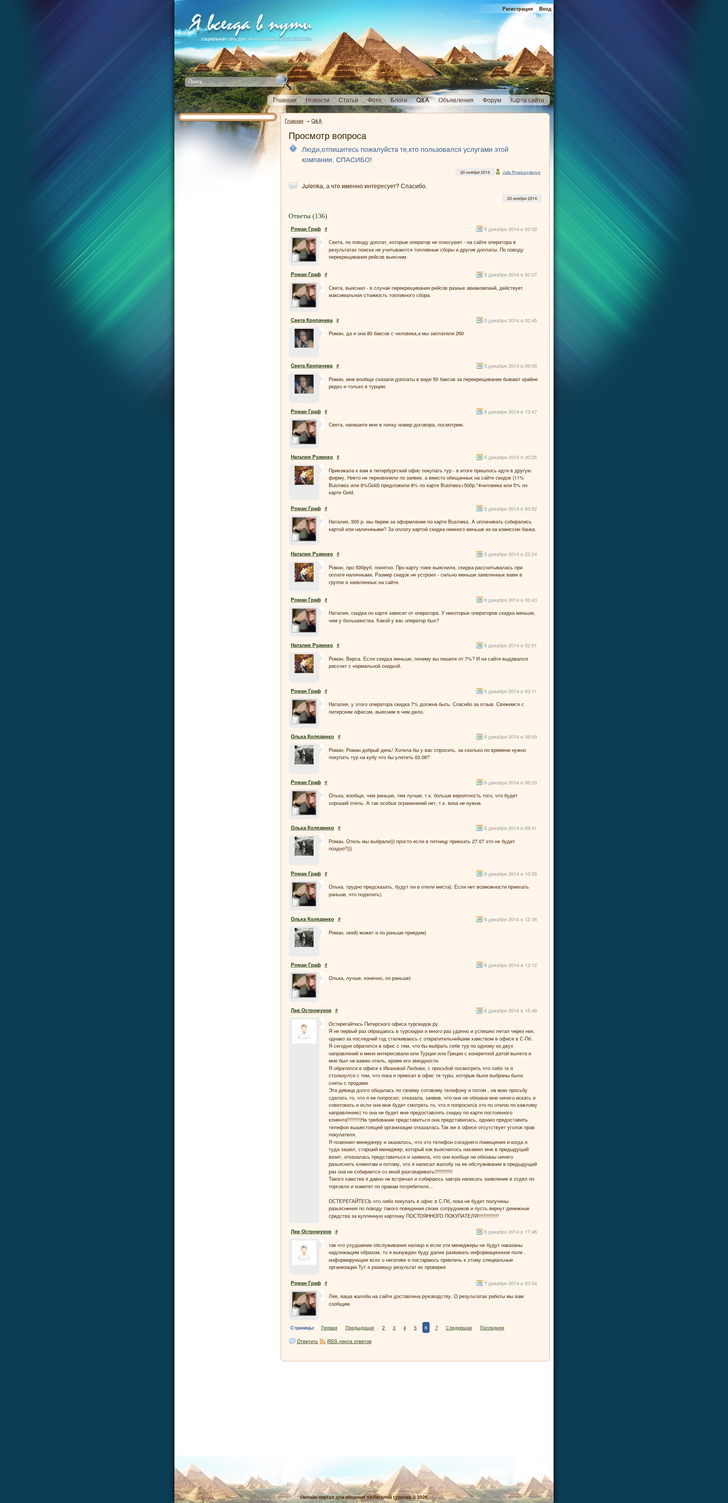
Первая (329, 1327)
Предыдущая (359, 1327)
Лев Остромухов (311, 1010)
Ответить (307, 1341)
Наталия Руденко (312, 456)
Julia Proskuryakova (521, 172)
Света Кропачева (312, 319)
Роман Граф (306, 228)
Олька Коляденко (312, 736)
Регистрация (517, 8)
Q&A (316, 120)
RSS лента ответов (349, 1341)
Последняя (492, 1327)
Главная (294, 120)
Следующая (459, 1327)
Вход (545, 8)
